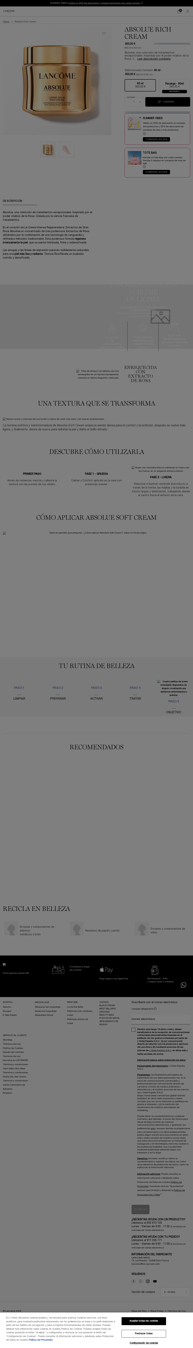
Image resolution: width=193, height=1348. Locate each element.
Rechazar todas (143, 1334)
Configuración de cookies (144, 1343)
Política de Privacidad (41, 1340)
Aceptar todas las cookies (143, 1321)
